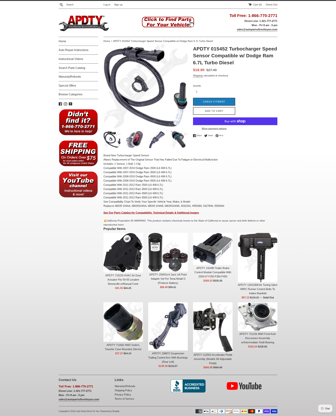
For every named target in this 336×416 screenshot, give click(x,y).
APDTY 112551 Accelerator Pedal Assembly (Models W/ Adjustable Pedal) (213, 359)
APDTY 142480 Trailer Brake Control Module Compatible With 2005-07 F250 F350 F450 (212, 272)
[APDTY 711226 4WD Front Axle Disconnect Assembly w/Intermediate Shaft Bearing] (257, 316)
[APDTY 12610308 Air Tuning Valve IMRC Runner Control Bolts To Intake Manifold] (257, 257)
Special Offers (67, 85)
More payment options (214, 128)
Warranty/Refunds (70, 76)
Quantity (197, 86)
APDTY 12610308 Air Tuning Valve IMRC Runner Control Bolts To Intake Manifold (257, 289)
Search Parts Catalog (72, 67)
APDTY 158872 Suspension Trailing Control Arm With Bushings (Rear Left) (168, 357)
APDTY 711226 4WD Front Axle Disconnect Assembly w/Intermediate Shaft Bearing (257, 338)
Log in (106, 4)
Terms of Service (124, 398)
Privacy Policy (123, 394)
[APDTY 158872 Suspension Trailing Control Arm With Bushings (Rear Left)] (168, 326)
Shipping (198, 75)
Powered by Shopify (109, 411)
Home (62, 41)
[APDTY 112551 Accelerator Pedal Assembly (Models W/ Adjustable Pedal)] (213, 327)
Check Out (271, 4)
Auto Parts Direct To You (87, 411)
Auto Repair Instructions (73, 50)
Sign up (118, 4)
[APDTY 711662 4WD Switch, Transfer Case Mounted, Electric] (123, 322)
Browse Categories (70, 94)
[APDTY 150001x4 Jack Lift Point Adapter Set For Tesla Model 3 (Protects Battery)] (168, 252)
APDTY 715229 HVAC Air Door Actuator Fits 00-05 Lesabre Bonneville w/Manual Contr (123, 279)
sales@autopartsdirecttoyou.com (257, 29)
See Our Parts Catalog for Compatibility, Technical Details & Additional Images (151, 212)
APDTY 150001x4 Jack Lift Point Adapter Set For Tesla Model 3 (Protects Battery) (168, 278)
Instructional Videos (71, 58)
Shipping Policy (123, 390)
